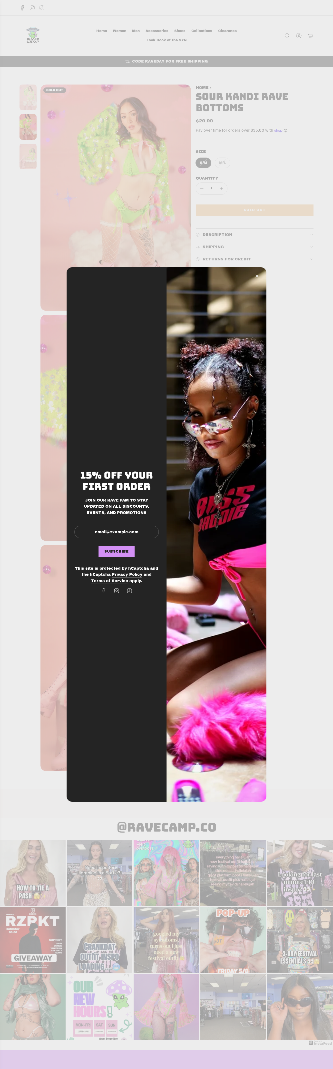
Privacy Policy (127, 574)
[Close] (257, 276)
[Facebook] (103, 591)
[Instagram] (116, 591)
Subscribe (116, 551)
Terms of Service (109, 581)
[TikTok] (129, 591)
